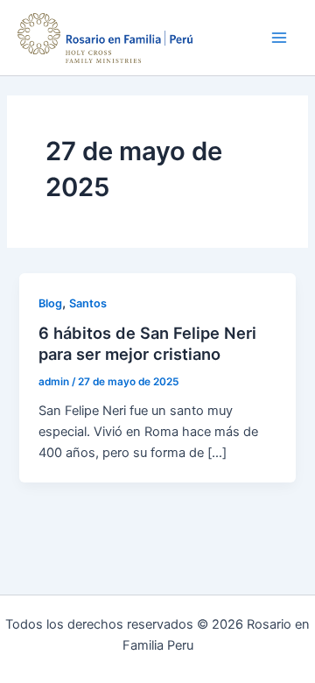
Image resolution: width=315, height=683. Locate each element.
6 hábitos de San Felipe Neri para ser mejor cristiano (147, 343)
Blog (50, 303)
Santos (88, 303)
